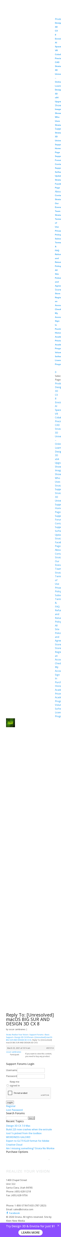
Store (58, 289)
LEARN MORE (30, 1232)
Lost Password (14, 1110)
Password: (11, 1076)
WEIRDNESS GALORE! (18, 1137)
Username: (11, 1070)
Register (11, 1106)
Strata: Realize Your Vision (17, 1034)
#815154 (50, 1048)
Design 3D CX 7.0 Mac (18, 1125)
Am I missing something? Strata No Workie (30, 1148)
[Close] (58, 1225)
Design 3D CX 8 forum (24, 1037)
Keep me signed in (15, 1083)
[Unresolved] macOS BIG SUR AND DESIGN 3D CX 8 (29, 1038)
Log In (10, 1102)
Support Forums (36, 1034)
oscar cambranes (17, 1029)
